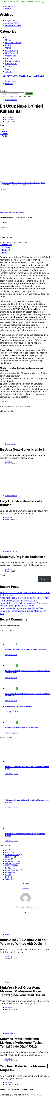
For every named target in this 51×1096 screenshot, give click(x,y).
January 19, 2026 (11, 733)
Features (9, 9)
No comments (10, 120)
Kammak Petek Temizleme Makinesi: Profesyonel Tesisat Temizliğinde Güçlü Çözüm (24, 604)
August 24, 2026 (11, 655)
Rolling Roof (11, 63)
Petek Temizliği (12, 61)
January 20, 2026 (11, 712)
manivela (3, 227)
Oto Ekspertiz (12, 53)
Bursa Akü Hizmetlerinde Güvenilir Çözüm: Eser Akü (22, 728)
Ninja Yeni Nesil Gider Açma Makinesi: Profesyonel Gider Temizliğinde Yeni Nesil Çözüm (25, 599)
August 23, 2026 (11, 678)
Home (2, 96)
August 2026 (11, 20)
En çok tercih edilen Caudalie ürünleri (12, 212)
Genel (8, 47)
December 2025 (13, 25)
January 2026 (12, 23)
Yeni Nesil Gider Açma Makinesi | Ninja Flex (21, 608)
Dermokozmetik (13, 42)
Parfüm (8, 58)
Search (29, 94)
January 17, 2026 (11, 774)
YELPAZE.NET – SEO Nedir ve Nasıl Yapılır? (20, 1)
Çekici (8, 40)
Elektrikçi (9, 45)
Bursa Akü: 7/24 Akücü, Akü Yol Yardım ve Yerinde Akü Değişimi (25, 649)
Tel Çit (8, 71)
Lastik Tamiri (11, 50)
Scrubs (8, 66)
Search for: (4, 91)
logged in (12, 406)
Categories (10, 6)
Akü (7, 37)
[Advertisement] (25, 159)
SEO (7, 68)
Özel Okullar (11, 55)
